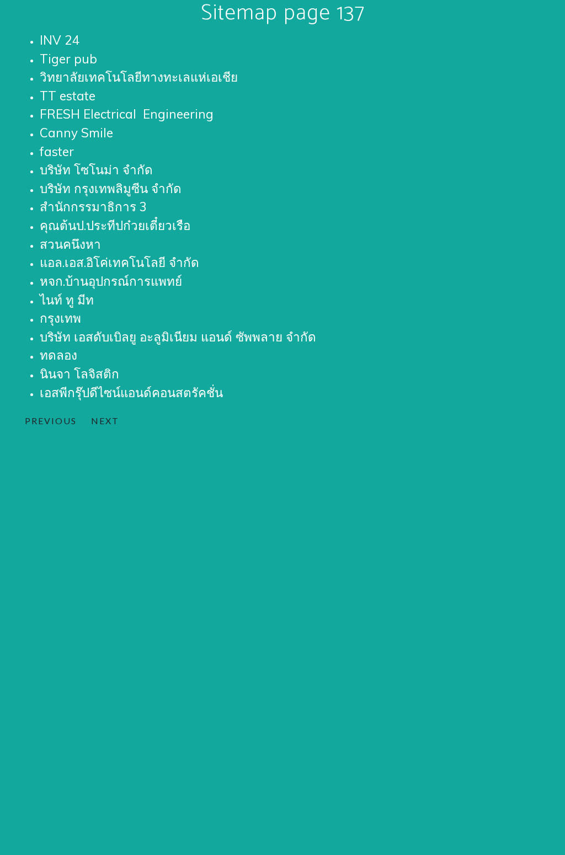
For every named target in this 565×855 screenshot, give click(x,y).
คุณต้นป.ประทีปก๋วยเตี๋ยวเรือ (115, 225)
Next (105, 420)
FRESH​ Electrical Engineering (127, 114)
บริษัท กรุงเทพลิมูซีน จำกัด (111, 188)
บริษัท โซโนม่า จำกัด (96, 170)
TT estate (67, 96)
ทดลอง (58, 355)
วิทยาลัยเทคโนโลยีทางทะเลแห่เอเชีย (139, 77)
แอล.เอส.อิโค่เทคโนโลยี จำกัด (119, 262)
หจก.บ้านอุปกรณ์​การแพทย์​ (111, 281)
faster (57, 151)
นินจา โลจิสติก (79, 374)
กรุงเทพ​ (60, 318)
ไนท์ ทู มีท (67, 300)
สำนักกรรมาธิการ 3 (93, 207)
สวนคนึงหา (70, 244)
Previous (51, 420)
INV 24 (59, 40)
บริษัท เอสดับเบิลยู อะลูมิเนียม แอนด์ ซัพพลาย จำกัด (178, 337)
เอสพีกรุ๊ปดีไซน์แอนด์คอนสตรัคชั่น (131, 392)
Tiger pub (68, 59)
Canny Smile (76, 133)
